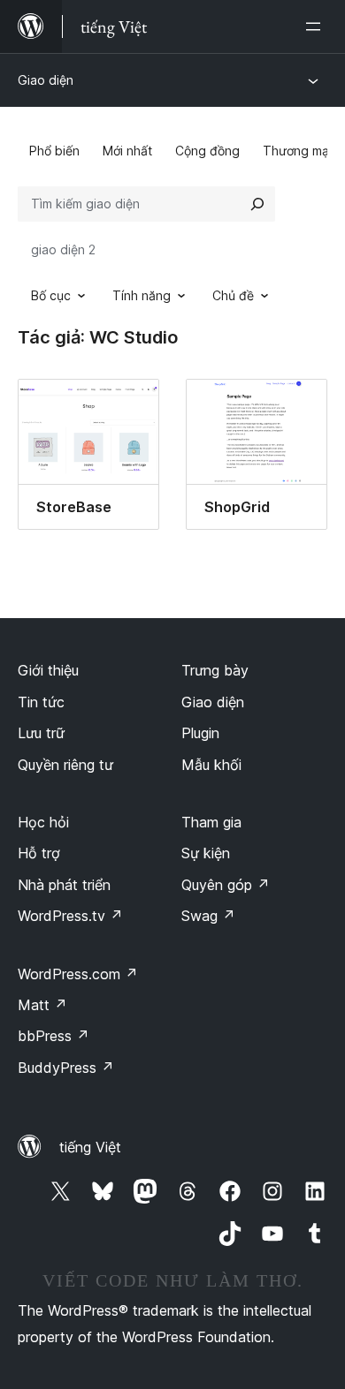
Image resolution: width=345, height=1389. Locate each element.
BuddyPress (66, 1067)
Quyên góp (225, 885)
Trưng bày (215, 670)
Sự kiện (205, 853)
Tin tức (41, 702)
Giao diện (45, 79)
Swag (208, 916)
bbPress (53, 1036)
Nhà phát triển (64, 885)
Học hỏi (43, 822)
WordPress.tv (70, 916)
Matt (42, 1005)
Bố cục (51, 295)
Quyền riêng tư (65, 765)
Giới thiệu (48, 670)
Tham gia (211, 822)
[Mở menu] (316, 26)
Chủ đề (233, 295)
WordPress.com (78, 974)
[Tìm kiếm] (257, 204)
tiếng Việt (90, 1147)
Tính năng (141, 295)
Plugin (200, 733)
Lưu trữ (41, 733)
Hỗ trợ (39, 853)
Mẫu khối (211, 765)
